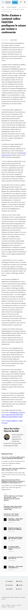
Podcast (13, 605)
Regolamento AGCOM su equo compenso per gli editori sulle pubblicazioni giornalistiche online (13, 415)
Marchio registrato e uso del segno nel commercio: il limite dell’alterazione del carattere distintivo (13, 497)
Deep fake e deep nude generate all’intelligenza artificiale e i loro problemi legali (13, 507)
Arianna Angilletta (11, 420)
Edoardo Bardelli (13, 40)
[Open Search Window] (21, 2)
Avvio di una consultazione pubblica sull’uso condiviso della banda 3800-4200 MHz (13, 457)
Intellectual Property (12, 7)
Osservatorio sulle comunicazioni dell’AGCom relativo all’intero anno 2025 (13, 469)
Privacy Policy (11, 607)
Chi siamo (8, 605)
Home (2, 7)
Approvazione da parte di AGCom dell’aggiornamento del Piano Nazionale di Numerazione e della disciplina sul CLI (12, 481)
